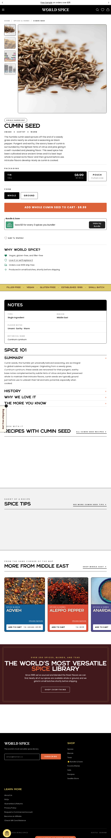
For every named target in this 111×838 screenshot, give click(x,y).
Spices (70, 749)
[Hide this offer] (6, 406)
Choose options (36, 621)
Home (7, 21)
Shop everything (55, 689)
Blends (70, 753)
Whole (11, 195)
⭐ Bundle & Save (75, 761)
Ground (29, 195)
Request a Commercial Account (18, 812)
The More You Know (55, 403)
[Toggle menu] (3, 9)
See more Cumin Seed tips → (90, 504)
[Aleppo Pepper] (68, 590)
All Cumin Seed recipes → (91, 432)
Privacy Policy (10, 808)
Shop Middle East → (95, 567)
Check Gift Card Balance (15, 820)
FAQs (6, 799)
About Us (8, 795)
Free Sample (46, 2)
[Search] (97, 9)
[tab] (10, 30)
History (55, 391)
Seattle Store (73, 778)
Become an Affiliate (13, 816)
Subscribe (51, 756)
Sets (69, 770)
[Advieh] (24, 590)
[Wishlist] (102, 9)
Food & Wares (73, 766)
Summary (55, 358)
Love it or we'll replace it (21, 260)
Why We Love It (55, 397)
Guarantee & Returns (13, 803)
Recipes (71, 774)
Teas (69, 757)
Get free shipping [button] (3, 419)
